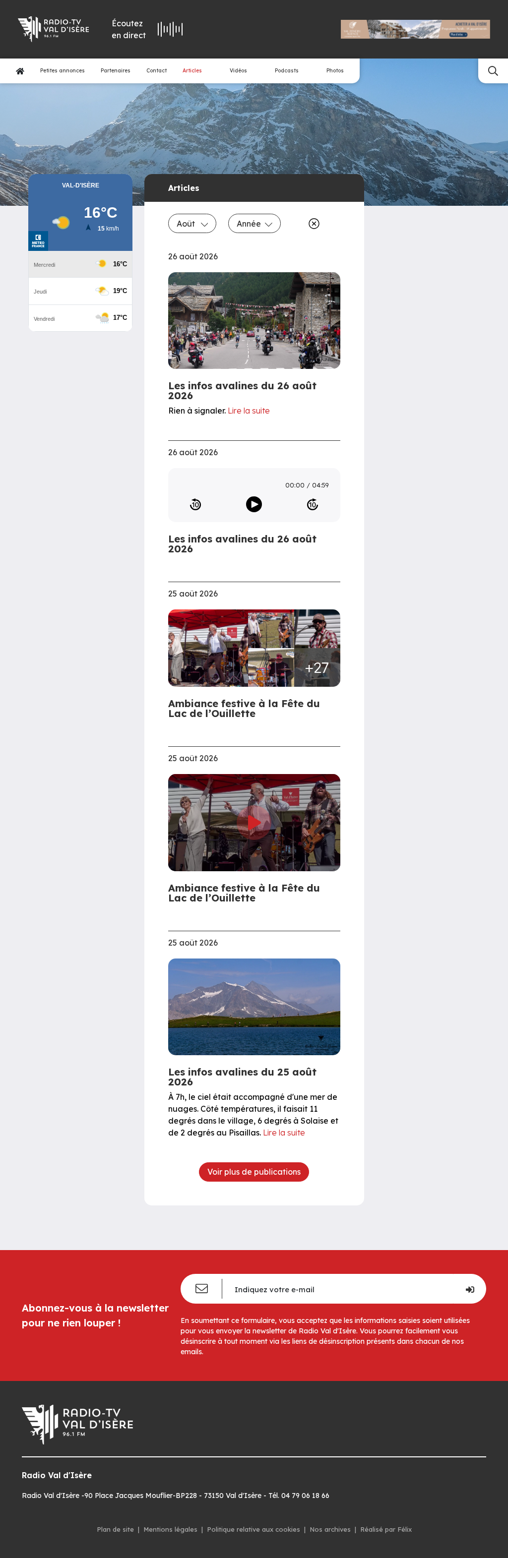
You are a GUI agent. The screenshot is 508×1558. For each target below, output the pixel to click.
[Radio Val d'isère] (52, 29)
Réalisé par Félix (386, 1529)
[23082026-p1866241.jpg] (211, 648)
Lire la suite (249, 411)
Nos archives (330, 1529)
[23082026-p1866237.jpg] (271, 628)
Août (187, 224)
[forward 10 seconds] (312, 504)
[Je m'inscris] (469, 1289)
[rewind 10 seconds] (195, 504)
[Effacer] (312, 223)
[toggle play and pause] (254, 504)
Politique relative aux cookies (253, 1529)
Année (249, 224)
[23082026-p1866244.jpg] (317, 628)
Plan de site (115, 1529)
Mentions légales (170, 1529)
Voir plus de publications (254, 1172)
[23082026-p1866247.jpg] (271, 667)
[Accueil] (20, 71)
